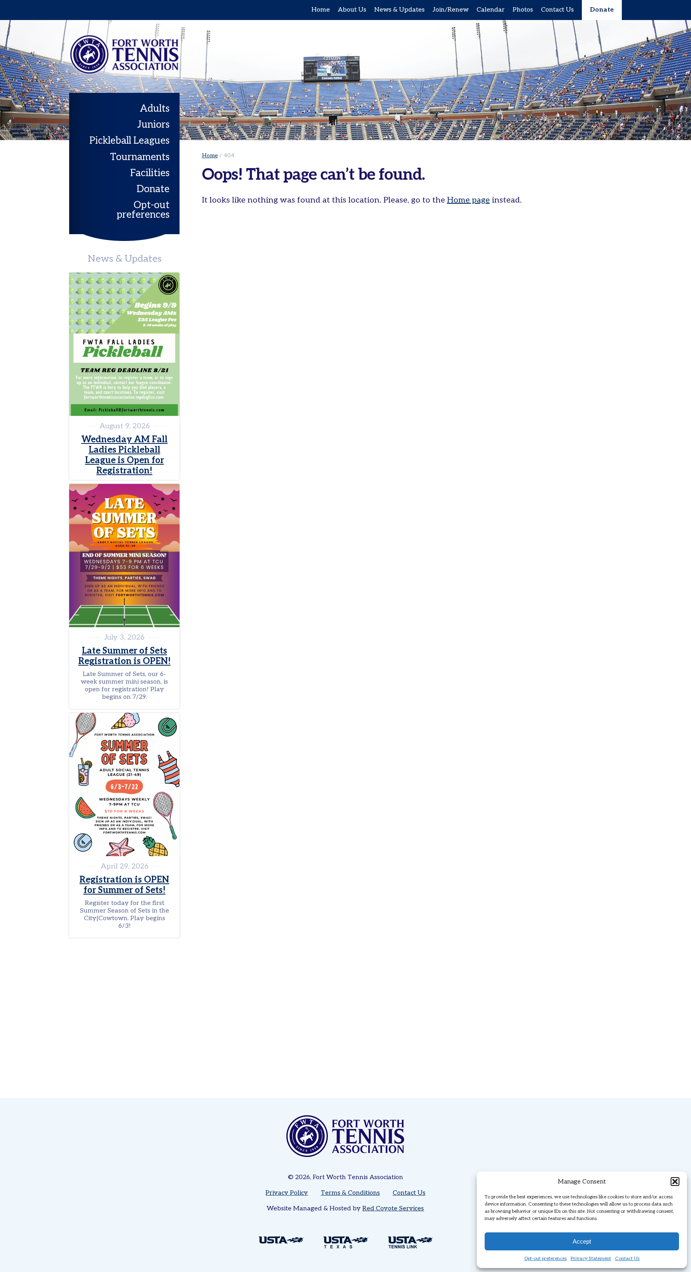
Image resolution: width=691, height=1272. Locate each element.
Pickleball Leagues (130, 140)
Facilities (150, 173)
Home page (468, 200)
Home (321, 10)
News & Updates (399, 10)
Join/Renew (451, 10)
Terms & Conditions (350, 1193)
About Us (352, 10)
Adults (155, 108)
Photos (523, 10)
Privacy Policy (287, 1193)
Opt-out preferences (545, 1259)
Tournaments (140, 157)
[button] (675, 1182)
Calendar (491, 10)
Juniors (153, 124)
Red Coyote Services (393, 1208)
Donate (602, 10)
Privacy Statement (591, 1259)
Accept (582, 1241)
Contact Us (627, 1259)
